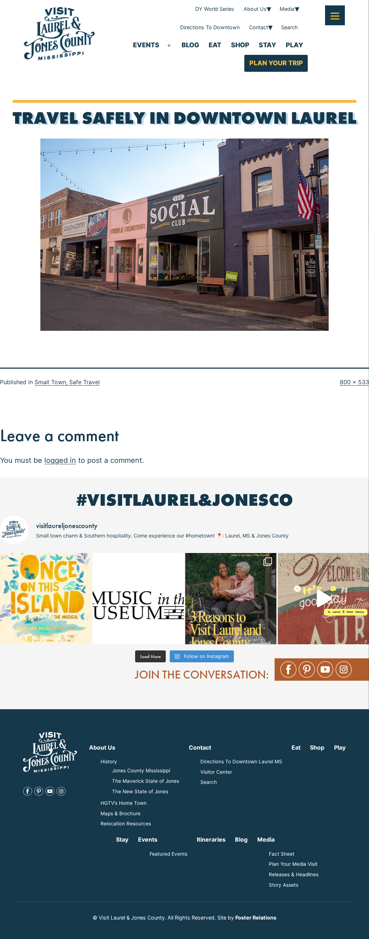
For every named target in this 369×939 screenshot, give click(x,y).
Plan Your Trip (276, 63)
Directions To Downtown (210, 27)
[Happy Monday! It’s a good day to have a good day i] (323, 598)
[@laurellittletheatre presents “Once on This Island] (45, 598)
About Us (255, 9)
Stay (267, 45)
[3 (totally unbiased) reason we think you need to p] (230, 598)
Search (289, 27)
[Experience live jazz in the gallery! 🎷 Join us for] (138, 598)
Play (294, 45)
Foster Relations (255, 917)
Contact (258, 27)
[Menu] (335, 15)
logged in (60, 460)
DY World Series (214, 9)
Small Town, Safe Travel (67, 382)
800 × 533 (354, 382)
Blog (190, 45)
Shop (240, 45)
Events (146, 45)
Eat (215, 45)
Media (287, 9)
